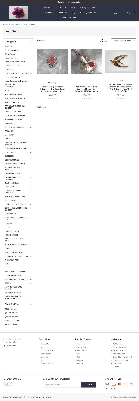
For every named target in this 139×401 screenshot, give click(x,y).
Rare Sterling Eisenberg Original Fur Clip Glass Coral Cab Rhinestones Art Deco (52, 89)
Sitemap (49, 397)
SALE (7, 91)
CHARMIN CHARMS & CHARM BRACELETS (16, 144)
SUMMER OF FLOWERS (13, 95)
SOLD (7, 268)
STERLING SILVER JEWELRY (15, 272)
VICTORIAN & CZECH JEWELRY (17, 279)
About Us (63, 13)
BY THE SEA (9, 135)
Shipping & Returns (88, 13)
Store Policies (48, 13)
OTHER (7, 249)
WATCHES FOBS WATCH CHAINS (14, 288)
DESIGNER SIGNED (12, 160)
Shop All (47, 8)
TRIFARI (8, 283)
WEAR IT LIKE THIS (12, 102)
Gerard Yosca (10, 54)
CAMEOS (8, 139)
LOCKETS (8, 227)
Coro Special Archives (13, 77)
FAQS (73, 8)
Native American (11, 58)
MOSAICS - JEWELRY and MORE (14, 240)
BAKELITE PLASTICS (13, 112)
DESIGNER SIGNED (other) (15, 164)
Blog (73, 13)
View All (80, 364)
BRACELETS (9, 123)
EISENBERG (9, 187)
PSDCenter (132, 397)
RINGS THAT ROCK (12, 260)
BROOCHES (9, 131)
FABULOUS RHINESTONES (15, 197)
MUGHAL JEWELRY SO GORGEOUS (13, 86)
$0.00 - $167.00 (11, 309)
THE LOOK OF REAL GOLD (15, 98)
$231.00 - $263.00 (12, 321)
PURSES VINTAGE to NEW (15, 252)
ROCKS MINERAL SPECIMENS (16, 204)
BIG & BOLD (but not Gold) (15, 116)
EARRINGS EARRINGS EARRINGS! (13, 178)
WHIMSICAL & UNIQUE (13, 293)
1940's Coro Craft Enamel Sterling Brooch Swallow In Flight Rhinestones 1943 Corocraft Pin (121, 88)
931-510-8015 (11, 346)
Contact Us (61, 8)
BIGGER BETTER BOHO (13, 120)
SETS (7, 264)
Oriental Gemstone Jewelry (15, 62)
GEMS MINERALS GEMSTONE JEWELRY (16, 209)
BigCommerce (39, 397)
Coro (78, 357)
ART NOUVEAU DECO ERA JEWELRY (15, 107)
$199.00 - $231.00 (11, 317)
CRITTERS (9, 152)
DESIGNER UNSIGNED (13, 173)
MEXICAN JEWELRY (12, 231)
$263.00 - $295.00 (12, 324)
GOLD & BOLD (10, 214)
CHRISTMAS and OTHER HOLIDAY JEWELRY (14, 297)
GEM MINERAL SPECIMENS (15, 127)
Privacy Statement (87, 8)
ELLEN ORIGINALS (12, 183)
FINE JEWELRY (10, 200)
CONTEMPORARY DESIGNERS (16, 148)
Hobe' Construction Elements (16, 81)
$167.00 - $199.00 (11, 313)
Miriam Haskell (82, 350)
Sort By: (116, 41)
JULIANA (8, 223)
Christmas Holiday (12, 50)
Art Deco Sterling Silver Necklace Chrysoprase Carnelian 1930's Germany (86, 89)
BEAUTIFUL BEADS (12, 66)
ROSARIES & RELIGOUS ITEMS (16, 256)
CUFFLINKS (9, 156)
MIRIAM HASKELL (11, 235)
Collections (9, 69)
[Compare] (122, 13)
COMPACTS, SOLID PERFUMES (16, 73)
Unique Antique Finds (13, 275)
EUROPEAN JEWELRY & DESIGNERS (14, 192)
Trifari (79, 344)
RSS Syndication (69, 18)
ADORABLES (10, 46)
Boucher (80, 360)
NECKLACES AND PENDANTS (16, 245)
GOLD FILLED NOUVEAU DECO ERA (16, 219)
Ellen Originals (82, 347)
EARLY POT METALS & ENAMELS (13, 169)
